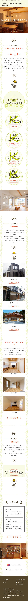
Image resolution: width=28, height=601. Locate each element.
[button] (11, 31)
